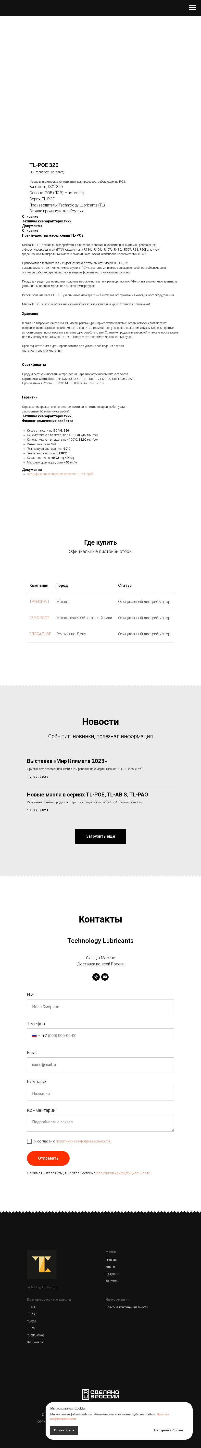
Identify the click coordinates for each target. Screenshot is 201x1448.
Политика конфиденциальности (126, 1307)
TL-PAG (32, 1321)
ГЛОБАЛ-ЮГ (40, 634)
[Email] (105, 977)
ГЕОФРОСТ (39, 617)
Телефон (36, 1023)
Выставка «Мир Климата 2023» (67, 761)
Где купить (112, 1274)
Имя (31, 994)
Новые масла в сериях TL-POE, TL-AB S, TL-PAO (87, 795)
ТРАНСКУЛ (39, 601)
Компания (37, 1081)
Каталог (110, 1267)
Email (32, 1052)
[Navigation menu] (192, 7)
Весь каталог (35, 1342)
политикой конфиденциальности (83, 1141)
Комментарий (41, 1110)
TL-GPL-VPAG (35, 1335)
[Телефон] (96, 977)
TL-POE (32, 1314)
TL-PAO (32, 1328)
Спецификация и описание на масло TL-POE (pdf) (60, 474)
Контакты (111, 1281)
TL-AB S (32, 1307)
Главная (111, 1260)
